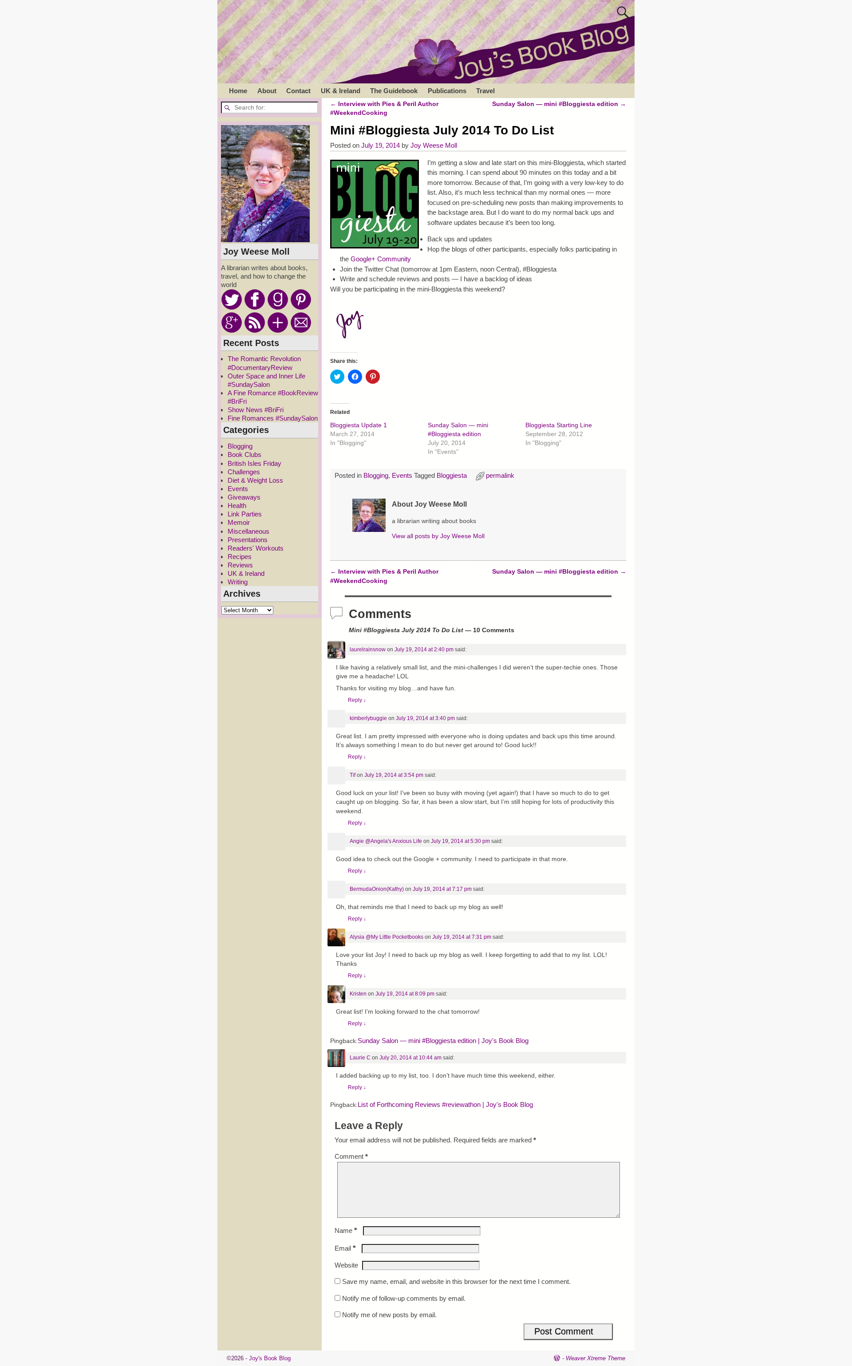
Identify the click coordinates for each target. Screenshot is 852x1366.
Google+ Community (381, 259)
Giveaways (244, 497)
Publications (447, 90)
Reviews (240, 565)
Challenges (244, 472)
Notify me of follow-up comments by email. (403, 1298)
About (266, 90)
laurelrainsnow (368, 649)
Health (237, 505)
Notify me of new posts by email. (389, 1315)
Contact (298, 90)
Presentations (248, 539)
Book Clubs (244, 454)
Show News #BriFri (256, 409)
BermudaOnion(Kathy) (377, 889)
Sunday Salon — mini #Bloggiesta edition (559, 104)
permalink (500, 475)
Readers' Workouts (256, 548)
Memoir (239, 522)
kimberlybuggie (368, 718)
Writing (238, 582)
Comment (351, 1156)
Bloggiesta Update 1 (358, 425)
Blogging (375, 475)
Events (402, 475)
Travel (485, 90)
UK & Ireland (340, 90)
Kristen (358, 994)
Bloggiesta (452, 475)
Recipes (240, 556)
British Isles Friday (254, 463)
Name (346, 1230)
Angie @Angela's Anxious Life (386, 841)
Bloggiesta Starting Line (558, 425)
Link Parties (245, 514)
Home (238, 90)
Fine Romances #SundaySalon (273, 418)
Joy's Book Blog (270, 1358)
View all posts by (438, 536)
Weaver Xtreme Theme (595, 1358)
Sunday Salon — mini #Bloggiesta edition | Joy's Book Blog (443, 1040)
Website (346, 1265)
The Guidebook (394, 90)
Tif (352, 775)
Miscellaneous (248, 531)
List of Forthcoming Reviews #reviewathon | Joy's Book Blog (445, 1104)
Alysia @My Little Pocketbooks (386, 937)
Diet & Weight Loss (255, 480)
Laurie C (360, 1058)
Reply (357, 700)
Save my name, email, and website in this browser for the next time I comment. (456, 1281)
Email (345, 1248)
